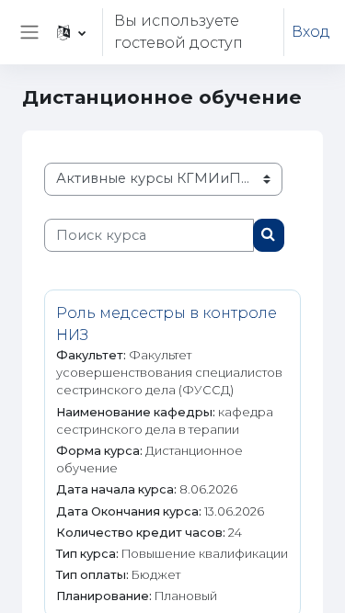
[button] (71, 32)
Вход (311, 31)
